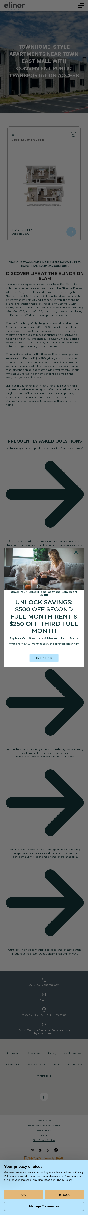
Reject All (64, 1194)
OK (23, 1194)
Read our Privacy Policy (58, 1180)
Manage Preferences (44, 1206)
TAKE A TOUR (44, 658)
